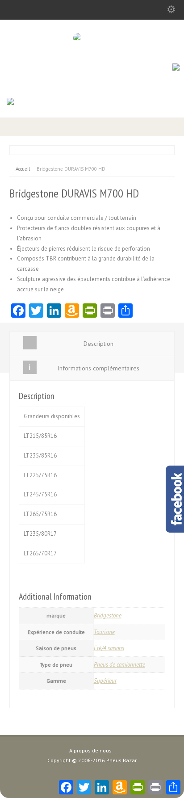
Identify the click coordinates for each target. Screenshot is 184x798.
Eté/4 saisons (109, 648)
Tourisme (104, 632)
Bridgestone (107, 615)
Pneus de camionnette (119, 664)
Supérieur (105, 681)
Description (98, 344)
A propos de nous (90, 750)
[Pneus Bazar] (92, 38)
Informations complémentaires (98, 368)
